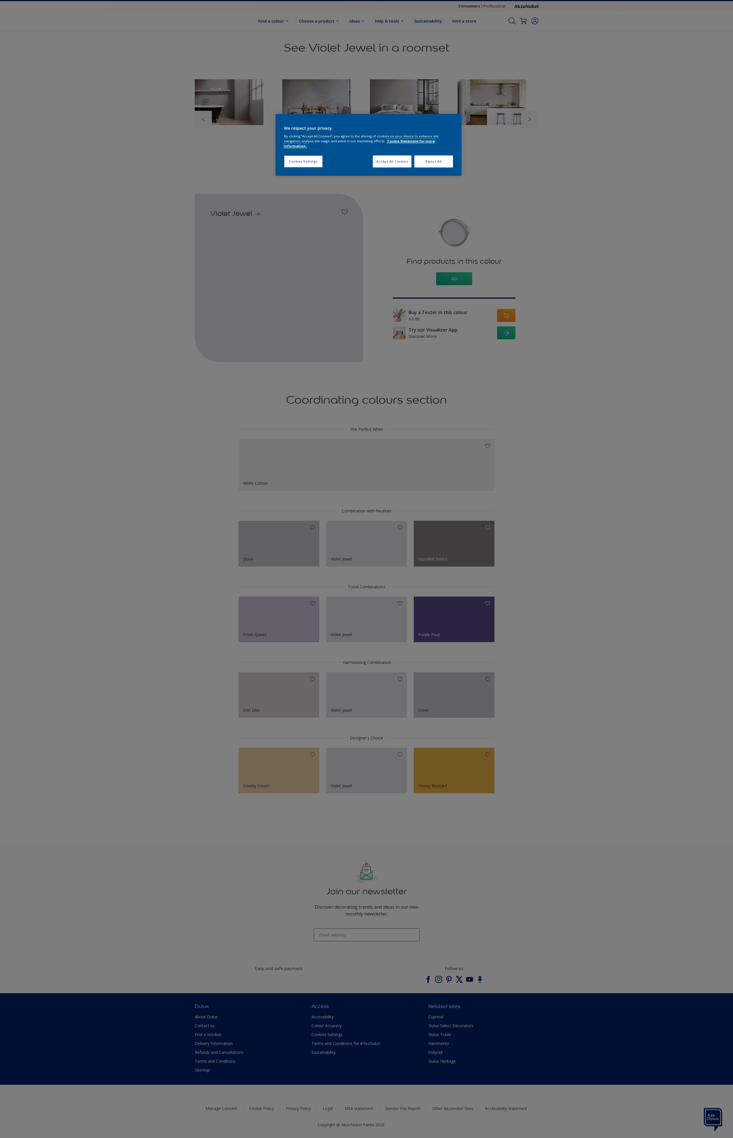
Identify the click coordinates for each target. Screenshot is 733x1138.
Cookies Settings (303, 161)
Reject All (433, 161)
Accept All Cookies (392, 161)
